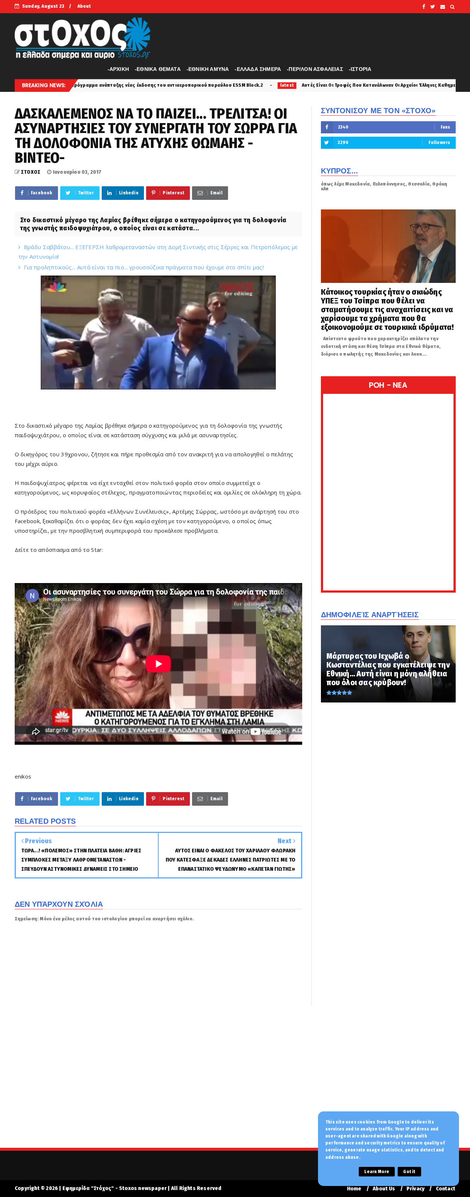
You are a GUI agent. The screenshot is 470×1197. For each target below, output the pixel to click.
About (84, 6)
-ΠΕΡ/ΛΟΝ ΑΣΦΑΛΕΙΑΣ (315, 69)
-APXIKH (118, 69)
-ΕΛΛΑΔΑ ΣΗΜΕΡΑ (258, 69)
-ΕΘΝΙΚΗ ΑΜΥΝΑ (208, 69)
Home (354, 1188)
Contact (445, 1188)
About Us (384, 1188)
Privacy (415, 1188)
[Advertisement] (235, 1081)
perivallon (412, 85)
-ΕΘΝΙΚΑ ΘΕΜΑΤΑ (158, 69)
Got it (409, 1171)
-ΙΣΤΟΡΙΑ (360, 69)
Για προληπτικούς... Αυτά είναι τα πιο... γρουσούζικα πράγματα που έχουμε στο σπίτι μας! (144, 267)
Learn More (376, 1171)
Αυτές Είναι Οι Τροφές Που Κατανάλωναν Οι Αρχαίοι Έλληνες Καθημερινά (301, 85)
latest (205, 85)
